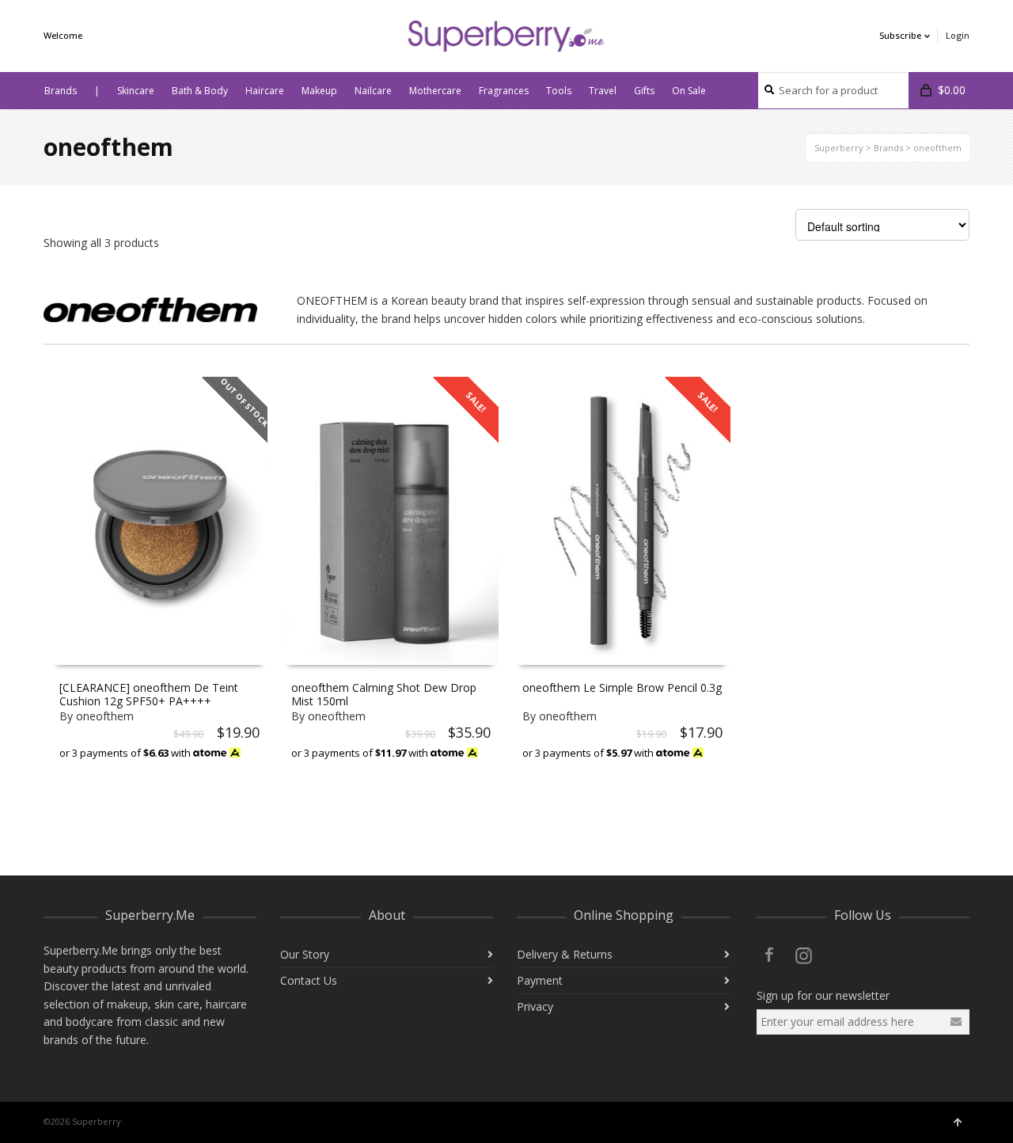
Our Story (304, 954)
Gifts (644, 90)
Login (957, 35)
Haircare (264, 90)
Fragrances (504, 90)
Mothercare (435, 90)
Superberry (838, 148)
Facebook (769, 954)
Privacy (535, 1006)
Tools (558, 90)
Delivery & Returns (565, 954)
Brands (60, 90)
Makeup (319, 90)
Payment (540, 980)
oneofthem (105, 715)
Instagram (804, 954)
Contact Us (308, 980)
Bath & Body (200, 90)
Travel (603, 90)
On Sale (689, 90)
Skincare (135, 90)
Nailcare (373, 90)
